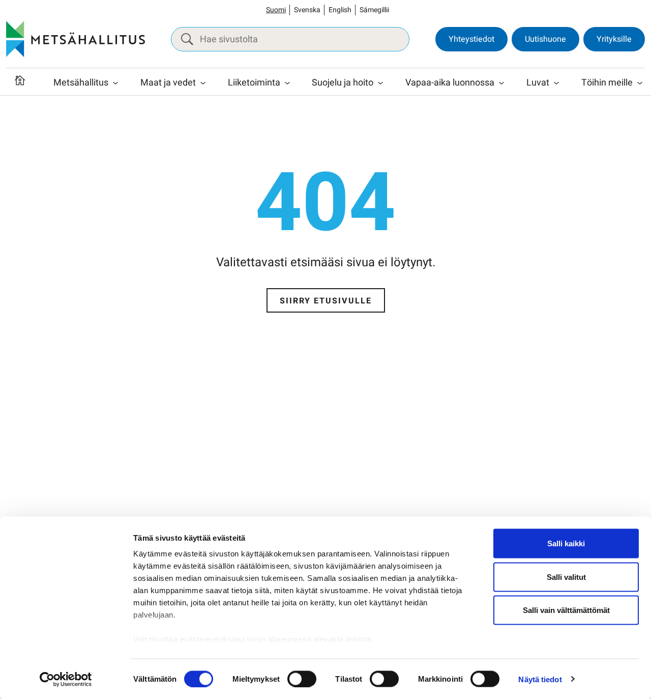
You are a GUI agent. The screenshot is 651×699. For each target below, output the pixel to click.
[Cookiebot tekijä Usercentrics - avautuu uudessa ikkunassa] (65, 679)
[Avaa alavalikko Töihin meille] (640, 83)
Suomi (276, 10)
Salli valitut (566, 576)
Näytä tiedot (539, 679)
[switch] (301, 678)
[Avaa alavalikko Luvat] (556, 83)
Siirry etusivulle (326, 301)
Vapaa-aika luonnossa (449, 83)
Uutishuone (545, 39)
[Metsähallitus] (75, 39)
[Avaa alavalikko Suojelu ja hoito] (380, 83)
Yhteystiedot (471, 39)
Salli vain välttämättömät (566, 610)
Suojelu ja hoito (342, 83)
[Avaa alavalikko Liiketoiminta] (287, 83)
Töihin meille (607, 83)
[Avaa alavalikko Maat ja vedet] (203, 83)
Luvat (537, 83)
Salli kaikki (566, 543)
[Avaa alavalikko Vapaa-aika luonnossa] (501, 83)
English (340, 10)
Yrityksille (614, 39)
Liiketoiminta (254, 83)
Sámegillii (374, 10)
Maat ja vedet (168, 83)
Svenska (307, 10)
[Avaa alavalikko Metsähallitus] (115, 83)
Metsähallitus (80, 83)
